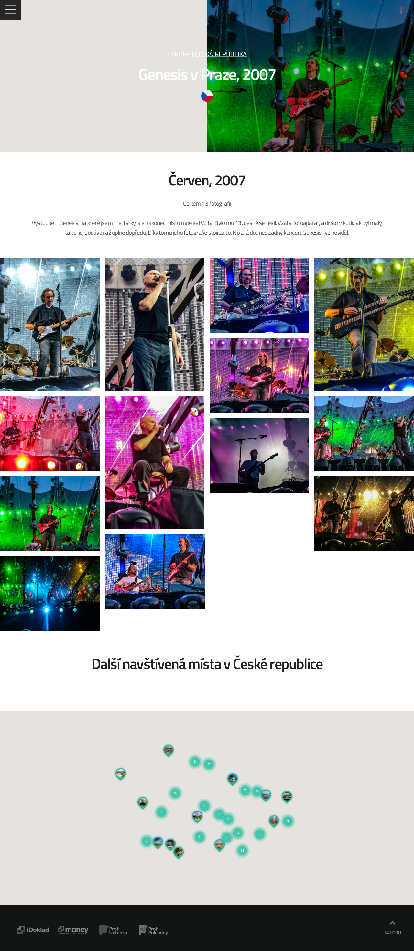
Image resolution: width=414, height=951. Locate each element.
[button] (204, 798)
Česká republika (221, 54)
